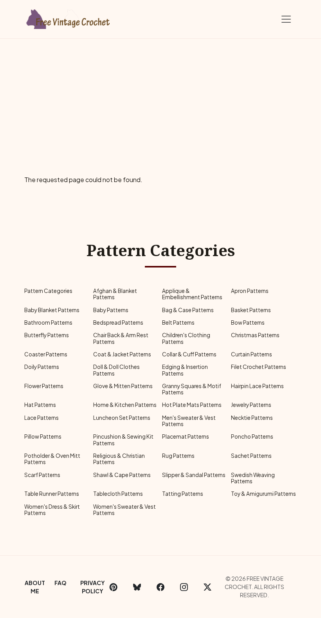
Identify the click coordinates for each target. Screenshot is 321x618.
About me (35, 587)
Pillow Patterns (42, 436)
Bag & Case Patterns (188, 310)
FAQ (60, 582)
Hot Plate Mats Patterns (192, 404)
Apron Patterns (250, 290)
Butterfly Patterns (46, 335)
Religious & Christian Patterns (119, 458)
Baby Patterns (110, 310)
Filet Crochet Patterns (258, 366)
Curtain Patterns (251, 354)
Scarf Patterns (42, 475)
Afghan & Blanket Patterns (115, 293)
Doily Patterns (41, 366)
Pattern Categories (48, 290)
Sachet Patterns (251, 455)
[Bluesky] (137, 587)
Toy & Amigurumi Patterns (263, 493)
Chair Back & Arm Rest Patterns (120, 338)
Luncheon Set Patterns (121, 417)
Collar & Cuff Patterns (189, 354)
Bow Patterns (248, 322)
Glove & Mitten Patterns (123, 386)
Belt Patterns (178, 322)
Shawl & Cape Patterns (122, 475)
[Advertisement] (160, 97)
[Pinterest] (113, 587)
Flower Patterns (43, 386)
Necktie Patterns (252, 417)
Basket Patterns (251, 310)
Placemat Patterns (185, 436)
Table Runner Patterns (51, 493)
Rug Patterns (178, 455)
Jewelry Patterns (251, 404)
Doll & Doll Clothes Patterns (116, 369)
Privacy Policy (92, 587)
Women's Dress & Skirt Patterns (52, 509)
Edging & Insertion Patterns (185, 369)
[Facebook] (160, 587)
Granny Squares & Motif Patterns (191, 389)
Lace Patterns (41, 417)
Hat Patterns (40, 404)
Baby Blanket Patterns (51, 310)
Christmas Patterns (255, 335)
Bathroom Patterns (48, 322)
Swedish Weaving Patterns (253, 478)
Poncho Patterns (252, 436)
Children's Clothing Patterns (186, 338)
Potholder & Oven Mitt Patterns (52, 458)
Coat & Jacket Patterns (122, 354)
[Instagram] (184, 587)
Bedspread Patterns (118, 322)
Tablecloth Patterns (118, 493)
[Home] (68, 18)
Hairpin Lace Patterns (257, 386)
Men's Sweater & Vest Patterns (189, 420)
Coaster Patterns (45, 354)
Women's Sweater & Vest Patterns (124, 509)
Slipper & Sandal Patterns (193, 475)
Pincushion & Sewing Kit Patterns (123, 439)
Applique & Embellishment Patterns (192, 293)
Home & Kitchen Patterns (125, 404)
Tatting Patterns (182, 493)
